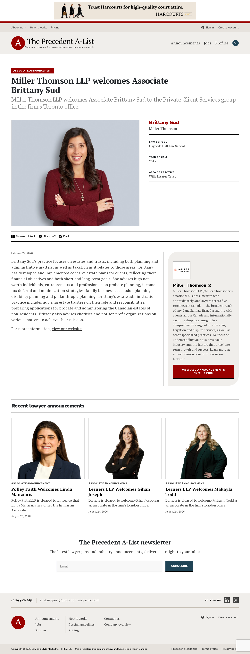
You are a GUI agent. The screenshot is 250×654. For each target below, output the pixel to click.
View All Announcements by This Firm (203, 371)
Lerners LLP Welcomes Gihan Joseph (119, 491)
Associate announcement (30, 483)
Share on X (50, 236)
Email (66, 236)
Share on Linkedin (26, 236)
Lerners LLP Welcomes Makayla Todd (198, 491)
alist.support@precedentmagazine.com (69, 600)
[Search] (235, 43)
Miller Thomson (189, 285)
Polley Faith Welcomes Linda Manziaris (41, 491)
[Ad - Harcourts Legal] (125, 10)
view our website (67, 328)
